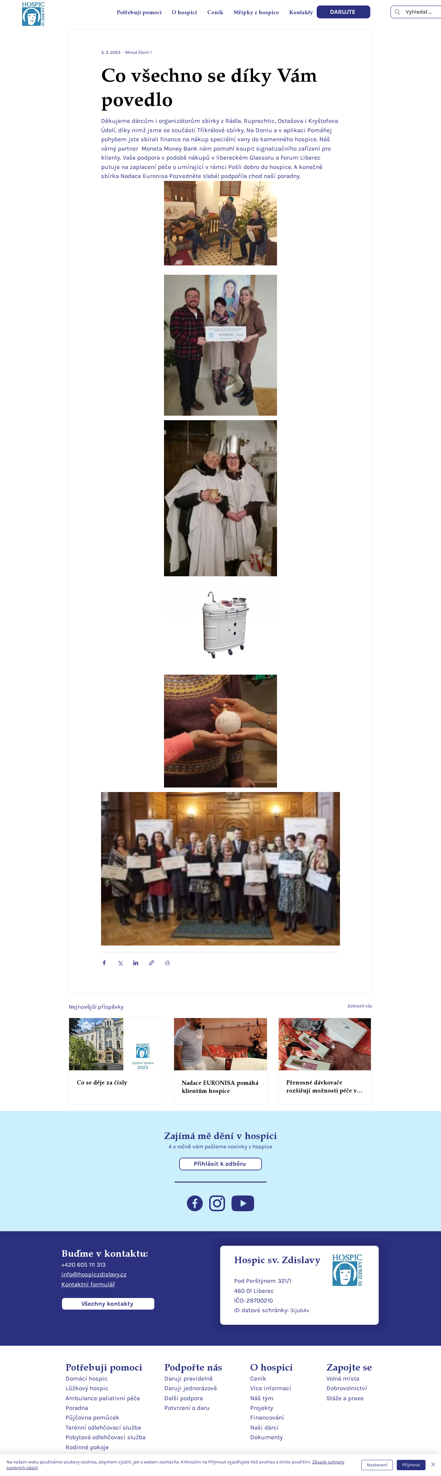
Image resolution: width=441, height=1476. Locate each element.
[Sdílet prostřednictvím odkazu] (152, 963)
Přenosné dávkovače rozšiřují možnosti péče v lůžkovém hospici (321, 1086)
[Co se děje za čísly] (115, 1044)
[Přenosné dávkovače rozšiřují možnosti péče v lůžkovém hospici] (325, 1044)
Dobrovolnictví (346, 1388)
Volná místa (342, 1378)
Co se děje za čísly (102, 1082)
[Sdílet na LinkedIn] (136, 963)
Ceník (258, 1378)
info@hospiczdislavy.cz (94, 1274)
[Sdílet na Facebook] (104, 963)
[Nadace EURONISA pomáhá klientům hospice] (220, 1044)
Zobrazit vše (359, 1006)
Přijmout (411, 1465)
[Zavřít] (433, 1465)
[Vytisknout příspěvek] (167, 963)
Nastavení (377, 1465)
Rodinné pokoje (87, 1447)
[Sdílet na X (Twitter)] (120, 963)
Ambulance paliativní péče (103, 1398)
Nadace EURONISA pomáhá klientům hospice (220, 1086)
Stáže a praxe (345, 1398)
